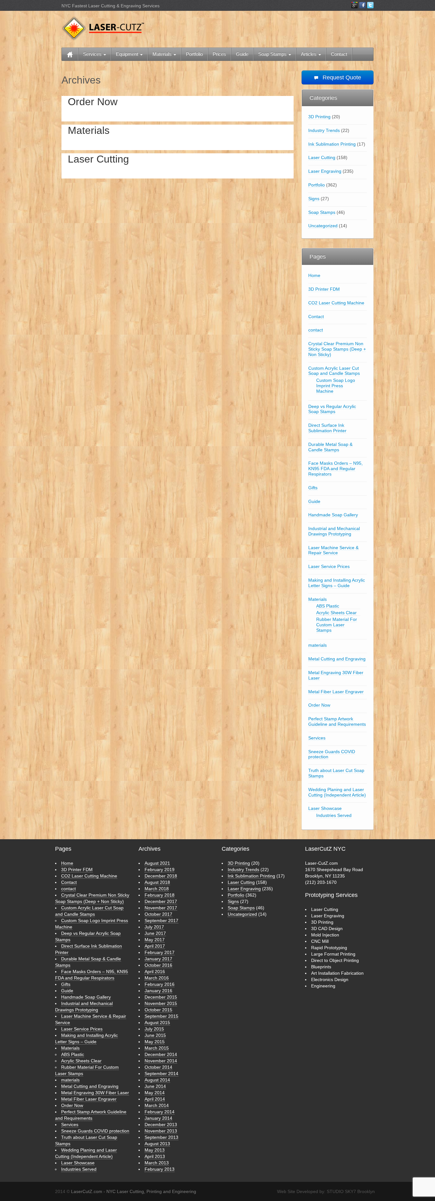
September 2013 (161, 1137)
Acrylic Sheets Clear (336, 612)
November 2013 (161, 1130)
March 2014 (157, 1105)
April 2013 (155, 1156)
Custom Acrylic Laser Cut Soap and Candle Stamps (334, 371)
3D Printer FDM (324, 289)
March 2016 (157, 977)
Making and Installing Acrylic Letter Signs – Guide (336, 583)
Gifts (312, 487)
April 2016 (155, 971)
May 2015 (155, 1041)
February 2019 (160, 869)
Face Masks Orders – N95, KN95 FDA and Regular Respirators (335, 469)
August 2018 (157, 882)
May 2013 (155, 1150)
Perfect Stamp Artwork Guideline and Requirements (337, 721)
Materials (163, 54)
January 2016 (158, 990)
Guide (242, 54)
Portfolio (194, 54)
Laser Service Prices (329, 566)
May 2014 (155, 1092)
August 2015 (157, 1022)
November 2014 (161, 1060)
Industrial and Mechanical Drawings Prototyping (334, 531)
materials (317, 645)
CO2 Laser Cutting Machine (336, 302)
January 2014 (158, 1118)
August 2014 (157, 1079)
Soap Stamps (273, 54)
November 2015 (161, 1003)
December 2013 (161, 1124)
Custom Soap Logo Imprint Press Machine (335, 386)
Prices (219, 54)
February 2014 (160, 1111)
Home (314, 275)
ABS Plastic (327, 605)
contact (315, 329)
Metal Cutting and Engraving (337, 658)
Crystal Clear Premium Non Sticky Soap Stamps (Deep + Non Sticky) (337, 349)
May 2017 (155, 939)
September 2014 (161, 1073)
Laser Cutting (98, 159)
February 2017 (160, 952)
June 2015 (155, 1035)
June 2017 (155, 933)
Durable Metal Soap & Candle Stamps (330, 447)
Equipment (127, 54)
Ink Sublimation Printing (332, 144)
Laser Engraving (324, 171)
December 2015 (161, 997)
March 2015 (157, 1048)
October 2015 (158, 1009)
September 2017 (161, 920)
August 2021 (157, 863)
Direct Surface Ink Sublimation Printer (327, 428)
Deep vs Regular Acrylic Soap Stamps (332, 409)
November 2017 (161, 907)
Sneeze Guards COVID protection (331, 754)
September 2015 (161, 1016)
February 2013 (160, 1169)
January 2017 (158, 958)
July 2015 (154, 1028)
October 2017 (158, 914)
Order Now (93, 101)
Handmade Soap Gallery (333, 514)
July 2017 (154, 926)
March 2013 (157, 1162)
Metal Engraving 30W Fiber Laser (335, 675)
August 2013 (157, 1143)
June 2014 (155, 1086)
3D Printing (319, 116)
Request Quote (341, 77)
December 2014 (161, 1054)
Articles (309, 54)
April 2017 (155, 946)
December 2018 (161, 875)
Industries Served (334, 815)
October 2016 (158, 965)
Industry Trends (324, 130)
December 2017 (161, 901)
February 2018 (160, 895)
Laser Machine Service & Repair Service (333, 550)
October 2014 (158, 1067)
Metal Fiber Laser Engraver (336, 691)
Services (93, 54)
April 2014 (155, 1099)
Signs (313, 198)
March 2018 (157, 888)
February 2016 (160, 984)
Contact (339, 54)
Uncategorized (323, 225)
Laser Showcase (325, 808)
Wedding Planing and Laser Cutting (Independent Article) (337, 792)
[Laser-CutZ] (102, 28)
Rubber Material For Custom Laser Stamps (336, 625)
